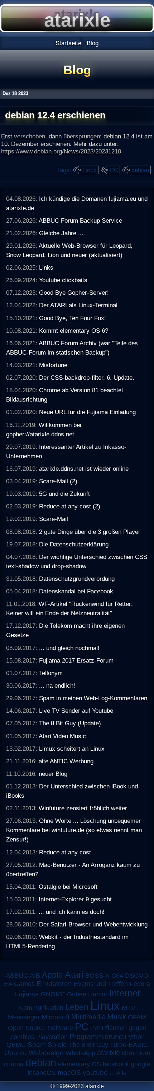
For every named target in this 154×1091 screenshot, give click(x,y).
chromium (136, 1053)
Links (46, 267)
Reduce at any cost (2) (69, 506)
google (140, 1064)
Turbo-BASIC (129, 1044)
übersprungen (81, 136)
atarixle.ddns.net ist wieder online (84, 468)
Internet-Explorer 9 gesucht (75, 899)
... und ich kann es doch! (72, 911)
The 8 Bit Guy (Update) (70, 723)
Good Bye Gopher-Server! (74, 292)
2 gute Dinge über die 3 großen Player (89, 531)
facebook (116, 1064)
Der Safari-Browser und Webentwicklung (93, 924)
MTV (128, 1007)
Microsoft (55, 1017)
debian (140, 170)
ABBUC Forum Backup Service (80, 220)
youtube (95, 1072)
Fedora (140, 983)
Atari (74, 974)
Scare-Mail (53, 518)
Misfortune (53, 365)
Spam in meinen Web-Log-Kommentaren (93, 698)
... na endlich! (57, 685)
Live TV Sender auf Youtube (76, 710)
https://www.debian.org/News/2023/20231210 (61, 151)
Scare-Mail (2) (58, 481)
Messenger (24, 1017)
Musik (116, 1017)
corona (14, 1064)
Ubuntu (15, 1053)
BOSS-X (97, 975)
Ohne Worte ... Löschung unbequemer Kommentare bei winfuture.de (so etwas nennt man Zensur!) (74, 830)
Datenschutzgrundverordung (77, 578)
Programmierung (96, 1036)
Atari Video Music (62, 736)
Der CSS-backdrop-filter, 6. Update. (86, 377)
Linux (89, 170)
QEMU (16, 1044)
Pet (95, 1027)
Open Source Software (40, 1027)
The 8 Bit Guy (88, 1044)
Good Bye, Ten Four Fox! (72, 318)
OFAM (137, 1017)
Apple (52, 975)
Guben (76, 994)
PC (114, 170)
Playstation (52, 1036)
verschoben (29, 136)
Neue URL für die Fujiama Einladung (87, 412)
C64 (117, 975)
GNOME (53, 994)
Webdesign (46, 1053)
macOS (69, 1072)
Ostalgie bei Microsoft (68, 886)
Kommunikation (41, 1007)
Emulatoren (54, 983)
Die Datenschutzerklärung (74, 544)
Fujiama (26, 994)
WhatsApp (80, 1053)
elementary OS (79, 1064)
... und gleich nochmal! (69, 647)
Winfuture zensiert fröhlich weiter (83, 808)
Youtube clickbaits (63, 280)
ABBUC (17, 975)
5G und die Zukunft (64, 493)
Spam (37, 1044)
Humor (97, 994)
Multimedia (88, 1017)
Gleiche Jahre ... (61, 233)
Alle (121, 1072)
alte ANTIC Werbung (66, 761)
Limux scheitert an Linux (72, 748)
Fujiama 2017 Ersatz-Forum (76, 660)
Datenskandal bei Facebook (76, 591)
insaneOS (42, 1072)
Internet (124, 993)
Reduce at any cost (65, 852)
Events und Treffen (101, 983)
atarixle (108, 1053)
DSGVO (136, 975)
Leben (76, 1007)
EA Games (19, 983)
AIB (35, 975)
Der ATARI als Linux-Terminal (78, 305)
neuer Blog (53, 773)
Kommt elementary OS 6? (73, 330)
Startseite (68, 43)
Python (135, 1036)
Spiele (57, 1044)
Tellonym (51, 673)
